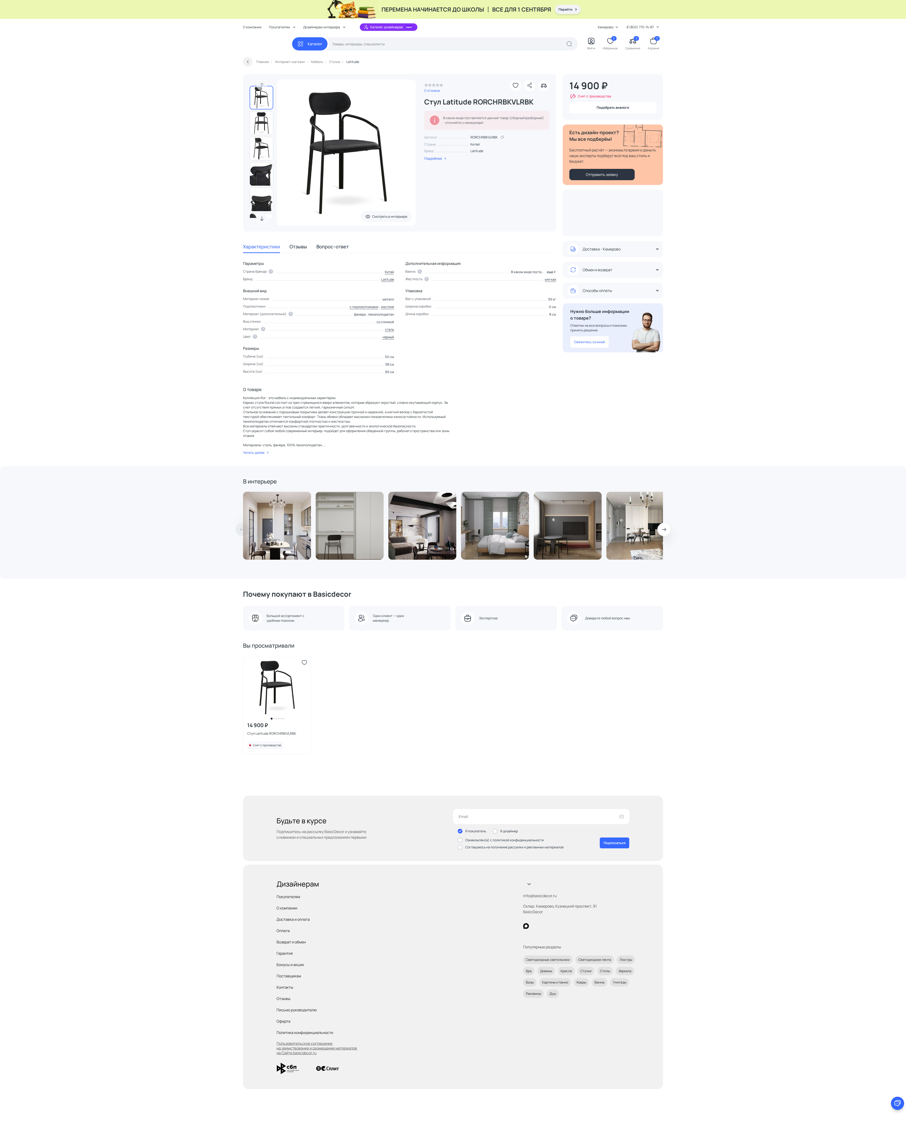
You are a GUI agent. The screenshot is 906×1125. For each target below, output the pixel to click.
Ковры (581, 982)
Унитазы (619, 982)
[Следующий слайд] (261, 218)
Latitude (476, 151)
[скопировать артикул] (502, 137)
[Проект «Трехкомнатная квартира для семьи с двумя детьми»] (495, 526)
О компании (252, 27)
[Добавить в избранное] (515, 85)
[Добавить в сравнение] (543, 85)
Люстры (626, 959)
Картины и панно (555, 982)
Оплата (283, 930)
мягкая (550, 279)
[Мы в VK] (545, 926)
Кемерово (605, 27)
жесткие (387, 306)
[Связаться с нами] (897, 1103)
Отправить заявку (602, 174)
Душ (552, 993)
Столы (605, 971)
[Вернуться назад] (247, 62)
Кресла (566, 971)
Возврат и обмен (291, 942)
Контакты (285, 987)
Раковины (533, 993)
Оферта (283, 1021)
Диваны (546, 971)
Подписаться (614, 843)
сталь (389, 329)
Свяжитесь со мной (589, 342)
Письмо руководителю (297, 1009)
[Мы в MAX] (526, 926)
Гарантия (285, 953)
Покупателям (288, 896)
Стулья (585, 971)
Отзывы (298, 246)
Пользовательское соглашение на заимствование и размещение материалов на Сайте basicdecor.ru (317, 1048)
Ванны (599, 982)
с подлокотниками (364, 306)
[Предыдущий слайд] (261, 85)
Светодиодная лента (594, 959)
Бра (529, 971)
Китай (389, 272)
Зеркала (624, 971)
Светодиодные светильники (548, 959)
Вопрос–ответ (332, 246)
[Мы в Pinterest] (536, 926)
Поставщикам (289, 976)
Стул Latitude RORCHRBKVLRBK (271, 733)
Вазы (530, 982)
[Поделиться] (529, 85)
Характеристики (261, 246)
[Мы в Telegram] (565, 926)
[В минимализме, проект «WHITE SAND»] (350, 526)
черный (388, 337)
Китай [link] (475, 144)
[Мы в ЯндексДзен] (555, 926)
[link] (433, 86)
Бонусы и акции (290, 964)
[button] (550, 272)
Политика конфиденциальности (305, 1032)
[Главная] (267, 44)
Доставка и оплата (293, 919)
